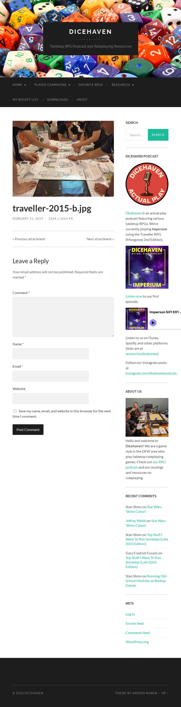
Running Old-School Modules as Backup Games (147, 580)
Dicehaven (90, 31)
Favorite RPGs (91, 84)
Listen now (134, 296)
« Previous (29, 239)
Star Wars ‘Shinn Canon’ (144, 509)
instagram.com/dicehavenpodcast (151, 373)
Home (17, 84)
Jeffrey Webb (136, 521)
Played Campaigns (50, 84)
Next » (100, 239)
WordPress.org (137, 642)
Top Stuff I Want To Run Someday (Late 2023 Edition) (147, 539)
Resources (121, 84)
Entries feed (135, 623)
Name (18, 344)
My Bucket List (25, 99)
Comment (21, 292)
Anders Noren (144, 693)
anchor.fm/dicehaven (141, 354)
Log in (130, 614)
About (82, 99)
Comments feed (138, 632)
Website (19, 388)
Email (18, 366)
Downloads (57, 99)
